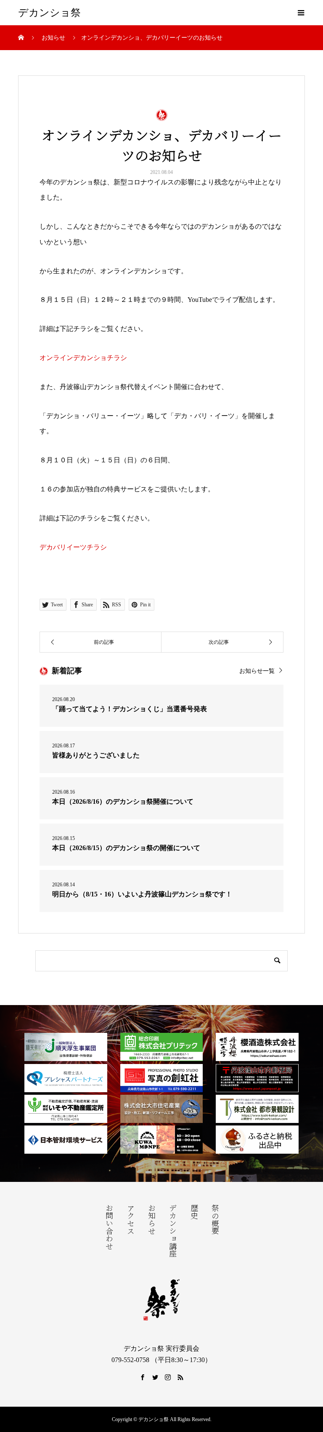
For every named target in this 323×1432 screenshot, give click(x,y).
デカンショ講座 (172, 1230)
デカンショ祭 (49, 12)
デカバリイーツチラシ (73, 547)
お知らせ (151, 1219)
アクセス (130, 1219)
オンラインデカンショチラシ (83, 357)
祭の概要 (214, 1219)
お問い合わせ (108, 1227)
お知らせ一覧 (257, 671)
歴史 (193, 1211)
